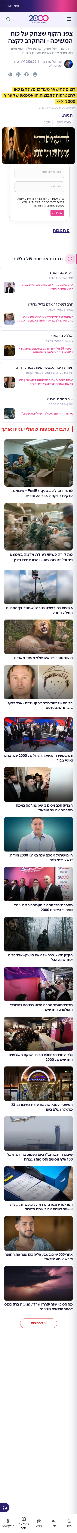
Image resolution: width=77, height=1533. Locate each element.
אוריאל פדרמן (51, 61)
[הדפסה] (35, 74)
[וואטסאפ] (10, 74)
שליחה (57, 212)
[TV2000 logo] (38, 19)
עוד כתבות (39, 1323)
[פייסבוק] (26, 74)
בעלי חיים (64, 122)
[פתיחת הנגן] (4, 1507)
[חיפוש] (8, 19)
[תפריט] (69, 19)
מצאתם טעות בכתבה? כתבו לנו (56, 107)
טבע (47, 122)
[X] (18, 74)
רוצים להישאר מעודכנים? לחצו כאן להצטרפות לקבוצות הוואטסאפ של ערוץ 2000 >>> (39, 95)
